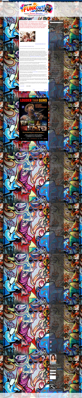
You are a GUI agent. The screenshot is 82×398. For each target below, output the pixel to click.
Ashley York (51, 115)
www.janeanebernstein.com (40, 43)
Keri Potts (51, 221)
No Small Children (34, 71)
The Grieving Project (53, 325)
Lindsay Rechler (52, 235)
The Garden (51, 324)
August (53, 63)
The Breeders (52, 321)
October (53, 60)
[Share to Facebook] (29, 86)
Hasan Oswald (52, 197)
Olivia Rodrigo (52, 269)
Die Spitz (51, 153)
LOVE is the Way (52, 244)
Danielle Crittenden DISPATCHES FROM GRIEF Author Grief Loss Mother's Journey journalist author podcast (56, 147)
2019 (51, 53)
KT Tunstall (51, 224)
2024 (51, 47)
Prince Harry (51, 276)
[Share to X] (28, 86)
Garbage (51, 190)
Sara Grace (51, 297)
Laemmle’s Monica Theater (53, 234)
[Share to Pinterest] (30, 86)
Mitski (51, 258)
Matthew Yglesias (52, 249)
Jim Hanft (51, 214)
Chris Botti (51, 133)
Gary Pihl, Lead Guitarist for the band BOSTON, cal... (55, 77)
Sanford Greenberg (52, 296)
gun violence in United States (54, 196)
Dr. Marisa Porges (52, 160)
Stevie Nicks (51, 314)
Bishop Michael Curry (53, 122)
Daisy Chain (51, 143)
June (52, 83)
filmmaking (51, 185)
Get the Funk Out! (57, 30)
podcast (51, 273)
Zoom (50, 335)
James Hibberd (52, 206)
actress (51, 105)
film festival (51, 179)
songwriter (51, 310)
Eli (50, 169)
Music (51, 259)
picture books (52, 272)
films (50, 186)
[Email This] (26, 86)
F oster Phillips (52, 175)
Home (34, 89)
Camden (51, 126)
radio (50, 283)
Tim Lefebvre (51, 327)
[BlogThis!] (27, 86)
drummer (51, 163)
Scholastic (51, 300)
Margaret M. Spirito (52, 245)
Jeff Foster (51, 210)
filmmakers (51, 183)
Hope (50, 203)
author (51, 118)
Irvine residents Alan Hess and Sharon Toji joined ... (55, 69)
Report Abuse (52, 338)
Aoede (51, 111)
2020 (51, 52)
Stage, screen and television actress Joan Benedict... (55, 79)
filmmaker (51, 182)
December (53, 58)
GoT (50, 193)
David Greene (52, 150)
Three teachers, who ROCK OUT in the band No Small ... (55, 66)
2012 (51, 94)
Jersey (51, 213)
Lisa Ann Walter (52, 238)
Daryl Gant (51, 149)
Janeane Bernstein (52, 207)
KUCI (50, 225)
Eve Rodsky (51, 172)
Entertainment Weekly (53, 171)
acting (51, 104)
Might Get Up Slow (32, 56)
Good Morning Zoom (52, 192)
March (53, 86)
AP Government (52, 112)
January (53, 89)
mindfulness (51, 255)
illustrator (51, 204)
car (50, 128)
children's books (52, 132)
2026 (51, 45)
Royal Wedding (52, 287)
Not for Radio (51, 266)
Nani (50, 262)
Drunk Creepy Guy (38, 56)
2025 (51, 46)
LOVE (51, 242)
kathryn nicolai (52, 218)
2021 (51, 51)
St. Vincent (51, 311)
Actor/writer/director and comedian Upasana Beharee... (56, 67)
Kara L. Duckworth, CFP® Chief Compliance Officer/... (55, 71)
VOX (50, 331)
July (52, 64)
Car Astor (51, 129)
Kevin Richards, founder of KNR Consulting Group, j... (55, 81)
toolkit (51, 328)
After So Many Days (52, 108)
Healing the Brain (52, 200)
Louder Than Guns (52, 241)
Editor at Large (52, 168)
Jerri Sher (51, 211)
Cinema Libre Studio (52, 136)
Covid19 (51, 140)
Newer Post (22, 89)
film (50, 178)
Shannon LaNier (52, 304)
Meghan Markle (52, 251)
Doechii (51, 157)
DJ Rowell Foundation (53, 156)
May (52, 84)
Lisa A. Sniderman (52, 237)
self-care (51, 303)
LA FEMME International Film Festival (55, 231)
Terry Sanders (52, 318)
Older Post (46, 89)
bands (51, 119)
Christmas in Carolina (53, 135)
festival (51, 176)
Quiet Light (51, 279)
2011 (51, 95)
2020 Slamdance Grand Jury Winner (55, 101)
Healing (51, 199)
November (53, 59)
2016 (51, 57)
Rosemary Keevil (52, 286)
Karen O (51, 217)
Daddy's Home (52, 142)
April (52, 85)
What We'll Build (52, 332)
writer (50, 334)
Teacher (51, 317)
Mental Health (52, 252)
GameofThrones (52, 189)
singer (51, 307)
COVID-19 (51, 139)
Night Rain (51, 265)
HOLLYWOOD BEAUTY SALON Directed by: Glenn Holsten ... (55, 75)
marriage (51, 248)
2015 (51, 90)
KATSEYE (51, 220)
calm (50, 125)
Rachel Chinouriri (52, 280)
